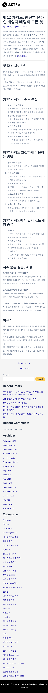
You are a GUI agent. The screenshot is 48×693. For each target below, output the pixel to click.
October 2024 (9, 496)
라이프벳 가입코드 (10, 545)
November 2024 (10, 491)
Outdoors (7, 528)
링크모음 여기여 (9, 554)
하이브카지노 (8, 667)
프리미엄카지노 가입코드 (13, 663)
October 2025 (9, 458)
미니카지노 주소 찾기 (12, 558)
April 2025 (7, 483)
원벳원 (6, 591)
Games (6, 524)
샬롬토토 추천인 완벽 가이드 (15, 403)
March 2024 (8, 508)
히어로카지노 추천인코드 (13, 676)
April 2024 (7, 504)
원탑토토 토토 (9, 600)
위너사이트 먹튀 (9, 604)
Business (7, 520)
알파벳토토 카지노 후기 (12, 587)
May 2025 (7, 479)
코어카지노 (7, 646)
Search (6, 375)
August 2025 (8, 466)
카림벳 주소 (8, 638)
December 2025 (10, 449)
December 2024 (10, 487)
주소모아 (6, 613)
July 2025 (7, 470)
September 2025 (10, 462)
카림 (5, 634)
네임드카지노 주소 (10, 537)
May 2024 (7, 500)
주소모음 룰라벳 (9, 621)
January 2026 (9, 445)
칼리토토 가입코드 (10, 642)
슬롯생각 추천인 (9, 579)
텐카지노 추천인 (9, 650)
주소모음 (6, 617)
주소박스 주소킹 (9, 629)
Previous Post (24, 363)
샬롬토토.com (9, 575)
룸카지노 (6, 549)
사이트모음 (7, 566)
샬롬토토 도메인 (9, 570)
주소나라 (6, 608)
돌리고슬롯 (7, 541)
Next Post (24, 369)
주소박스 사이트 (9, 625)
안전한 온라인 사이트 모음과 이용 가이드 (20, 398)
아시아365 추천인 (10, 583)
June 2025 (7, 475)
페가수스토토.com (11, 655)
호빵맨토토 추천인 (10, 672)
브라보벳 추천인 (9, 562)
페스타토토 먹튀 (9, 659)
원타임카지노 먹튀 (10, 596)
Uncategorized (10, 532)
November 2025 (10, 453)
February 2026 (9, 441)
